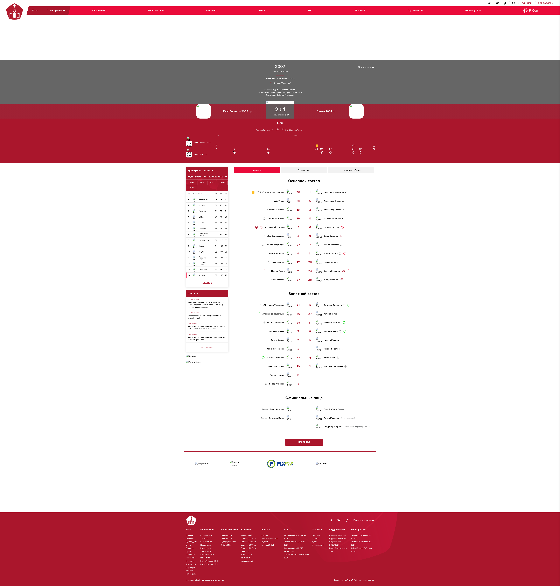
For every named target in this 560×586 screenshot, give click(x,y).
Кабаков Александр (285, 95)
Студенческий (415, 10)
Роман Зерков (331, 262)
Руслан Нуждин (277, 375)
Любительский (155, 10)
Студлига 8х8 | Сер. (337, 538)
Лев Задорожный (276, 236)
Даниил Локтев (331, 227)
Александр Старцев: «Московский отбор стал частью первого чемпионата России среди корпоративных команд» (206, 304)
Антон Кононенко (276, 323)
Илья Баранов (331, 331)
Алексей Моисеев (276, 210)
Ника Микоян (278, 262)
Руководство (191, 542)
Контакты (190, 571)
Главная (189, 535)
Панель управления (364, 520)
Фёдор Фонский (277, 384)
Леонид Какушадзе (275, 245)
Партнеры (190, 567)
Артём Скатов (278, 340)
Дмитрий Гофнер (276, 227)
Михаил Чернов (277, 253)
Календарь (191, 574)
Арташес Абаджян (333, 305)
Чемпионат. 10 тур (280, 72)
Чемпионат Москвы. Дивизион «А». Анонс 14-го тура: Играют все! (206, 338)
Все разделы (546, 3)
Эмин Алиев (329, 357)
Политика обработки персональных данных (205, 580)
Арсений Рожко (277, 331)
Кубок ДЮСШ (267, 545)
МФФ (35, 10)
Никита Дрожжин (276, 366)
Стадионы (190, 554)
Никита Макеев (331, 340)
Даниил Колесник (332, 218)
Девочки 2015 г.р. (248, 542)
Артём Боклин (330, 314)
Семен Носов (278, 280)
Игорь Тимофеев (276, 305)
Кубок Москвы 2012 (209, 561)
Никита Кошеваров (333, 192)
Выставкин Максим (287, 90)
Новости (190, 561)
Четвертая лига (207, 554)
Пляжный (360, 10)
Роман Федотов (332, 349)
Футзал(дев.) (246, 535)
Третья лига (205, 551)
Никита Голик (278, 271)
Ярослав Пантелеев (333, 366)
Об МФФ (190, 538)
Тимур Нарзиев (331, 280)
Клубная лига (206, 542)
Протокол (304, 442)
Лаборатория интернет (364, 580)
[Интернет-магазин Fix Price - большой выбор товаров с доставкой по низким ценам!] (280, 463)
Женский (211, 10)
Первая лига (205, 545)
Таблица (207, 283)
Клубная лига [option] (216, 177)
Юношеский (98, 10)
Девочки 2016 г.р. (248, 538)
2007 (280, 66)
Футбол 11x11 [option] (194, 177)
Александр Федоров (334, 201)
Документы (191, 564)
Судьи (188, 551)
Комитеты (190, 558)
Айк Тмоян (279, 201)
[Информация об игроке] (258, 192)
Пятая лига (205, 558)
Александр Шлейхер (334, 210)
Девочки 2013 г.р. (248, 548)
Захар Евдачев (331, 236)
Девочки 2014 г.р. (248, 545)
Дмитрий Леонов (332, 323)
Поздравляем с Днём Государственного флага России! (204, 317)
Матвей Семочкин (276, 357)
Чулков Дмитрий (283, 92)
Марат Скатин (331, 253)
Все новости (207, 347)
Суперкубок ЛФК (228, 542)
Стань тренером (56, 10)
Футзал (262, 10)
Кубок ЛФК (226, 545)
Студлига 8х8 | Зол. (337, 535)
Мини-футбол (473, 10)
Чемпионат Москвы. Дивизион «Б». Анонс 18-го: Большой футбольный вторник (206, 327)
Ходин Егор (297, 92)
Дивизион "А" (226, 535)
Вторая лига (205, 548)
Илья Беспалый (331, 245)
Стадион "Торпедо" (282, 83)
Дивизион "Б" (226, 538)
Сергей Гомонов (332, 271)
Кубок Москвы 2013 (209, 564)
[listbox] (196, 177)
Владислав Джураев (275, 192)
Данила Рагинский (275, 218)
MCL (310, 10)
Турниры (527, 3)
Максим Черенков (276, 349)
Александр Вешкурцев (273, 314)
